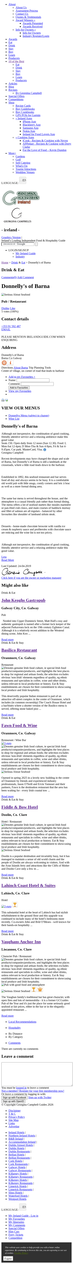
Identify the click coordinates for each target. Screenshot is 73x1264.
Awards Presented (33, 23)
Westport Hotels (17, 1198)
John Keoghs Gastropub (23, 600)
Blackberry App (32, 124)
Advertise (14, 1126)
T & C (12, 1113)
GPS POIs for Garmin (28, 115)
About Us (21, 7)
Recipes (13, 89)
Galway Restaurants (20, 1170)
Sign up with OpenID (13, 1101)
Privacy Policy (17, 1116)
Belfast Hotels (16, 1154)
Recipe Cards (23, 105)
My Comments (17, 1225)
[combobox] (22, 180)
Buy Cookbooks (25, 112)
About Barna (20, 367)
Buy (11, 51)
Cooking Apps (25, 137)
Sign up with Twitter (39, 1097)
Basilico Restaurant (19, 650)
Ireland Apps (24, 118)
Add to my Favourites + (22, 376)
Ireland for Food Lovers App (39, 134)
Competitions (16, 99)
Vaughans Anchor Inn (21, 941)
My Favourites (17, 1218)
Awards (13, 39)
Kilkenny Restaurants (21, 1183)
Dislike (5, 308)
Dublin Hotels (16, 1148)
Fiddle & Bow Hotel (19, 807)
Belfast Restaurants (19, 1157)
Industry (20, 256)
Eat (10, 42)
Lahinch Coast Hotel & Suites (28, 885)
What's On (21, 165)
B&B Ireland (16, 1138)
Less (4, 556)
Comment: (14, 383)
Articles (13, 83)
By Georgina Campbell (29, 93)
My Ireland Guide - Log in (23, 1215)
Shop (11, 102)
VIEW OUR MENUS (20, 408)
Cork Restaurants (18, 1164)
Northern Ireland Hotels (22, 1135)
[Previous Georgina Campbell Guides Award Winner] (15, 904)
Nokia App (29, 131)
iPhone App (29, 121)
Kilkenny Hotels (18, 1179)
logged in (21, 1087)
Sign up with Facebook (14, 1097)
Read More (7, 560)
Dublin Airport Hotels (21, 1145)
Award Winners (25, 20)
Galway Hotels (17, 1167)
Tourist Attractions (26, 169)
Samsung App (30, 127)
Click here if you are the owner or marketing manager (31, 577)
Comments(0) (9, 277)
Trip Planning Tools (40, 367)
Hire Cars (14, 1231)
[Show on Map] (4, 364)
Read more (7, 639)
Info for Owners (26, 29)
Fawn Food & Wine (19, 725)
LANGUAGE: (9, 182)
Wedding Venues (25, 172)
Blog (11, 86)
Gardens (20, 156)
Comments (15, 1042)
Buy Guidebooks (25, 108)
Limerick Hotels (18, 1186)
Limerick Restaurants (20, 1189)
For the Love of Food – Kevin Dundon (44, 150)
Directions (7, 367)
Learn (12, 55)
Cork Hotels (15, 1160)
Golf (18, 159)
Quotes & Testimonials (28, 16)
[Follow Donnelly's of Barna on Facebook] (3, 334)
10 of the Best (16, 61)
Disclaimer (15, 1110)
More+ (12, 153)
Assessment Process (27, 10)
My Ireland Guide (26, 253)
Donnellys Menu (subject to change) (29, 415)
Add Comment (25, 277)
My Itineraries (16, 1222)
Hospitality (15, 1027)
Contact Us (22, 13)
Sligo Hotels (15, 1192)
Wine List (14, 418)
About (12, 4)
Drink (12, 45)
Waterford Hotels (18, 1195)
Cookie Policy (21, 1252)
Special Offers (16, 96)
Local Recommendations (22, 1021)
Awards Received (33, 26)
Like (12, 308)
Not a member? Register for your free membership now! (32, 1090)
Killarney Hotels (18, 1173)
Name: (12, 380)
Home (4, 262)
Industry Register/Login (36, 35)
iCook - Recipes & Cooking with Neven (45, 140)
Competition (15, 1237)
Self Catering (23, 162)
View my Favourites (20, 391)
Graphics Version (11, 237)
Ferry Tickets (16, 1234)
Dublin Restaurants (19, 1151)
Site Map (14, 1120)
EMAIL (5, 329)
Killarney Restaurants (21, 1176)
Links (12, 1123)
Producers (14, 58)
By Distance (15, 1033)
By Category (16, 1036)
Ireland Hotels (16, 1132)
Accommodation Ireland (22, 1141)
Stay (11, 48)
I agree (8, 1258)
